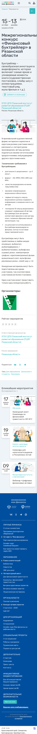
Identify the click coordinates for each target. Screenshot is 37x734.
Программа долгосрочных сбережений (13, 533)
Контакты (7, 668)
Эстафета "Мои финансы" (14, 537)
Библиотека (8, 564)
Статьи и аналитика (11, 528)
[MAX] (26, 514)
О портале (7, 658)
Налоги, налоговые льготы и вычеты (20, 445)
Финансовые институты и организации (22, 476)
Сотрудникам (8, 624)
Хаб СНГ (6, 611)
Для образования (13, 372)
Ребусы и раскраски (11, 642)
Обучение (16, 408)
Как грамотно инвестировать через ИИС (15, 550)
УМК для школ (8, 570)
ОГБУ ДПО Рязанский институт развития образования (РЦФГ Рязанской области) (17, 105)
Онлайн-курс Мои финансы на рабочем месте (15, 628)
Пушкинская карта (10, 645)
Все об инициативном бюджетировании (12, 681)
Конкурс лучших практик (13, 605)
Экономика (15, 374)
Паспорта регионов (11, 601)
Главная (4, 9)
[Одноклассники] (16, 514)
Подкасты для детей (11, 648)
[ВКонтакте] (11, 514)
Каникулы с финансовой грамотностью (13, 581)
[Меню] (32, 11)
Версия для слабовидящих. (16, 707)
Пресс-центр (8, 664)
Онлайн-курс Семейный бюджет (11, 544)
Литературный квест (12, 573)
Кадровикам (8, 621)
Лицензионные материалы (14, 592)
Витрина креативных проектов (15, 585)
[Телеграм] (21, 514)
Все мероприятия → (10, 391)
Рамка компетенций (11, 561)
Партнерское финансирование (15, 540)
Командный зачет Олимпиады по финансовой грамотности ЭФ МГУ (22, 415)
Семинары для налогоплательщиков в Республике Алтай (22, 452)
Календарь (7, 661)
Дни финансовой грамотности (15, 577)
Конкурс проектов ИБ (11, 685)
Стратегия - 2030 (10, 608)
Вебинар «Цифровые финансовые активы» (22, 481)
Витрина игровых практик (13, 589)
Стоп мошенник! (9, 639)
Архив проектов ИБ (11, 688)
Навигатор (7, 567)
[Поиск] (29, 3)
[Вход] (34, 3)
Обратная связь (10, 702)
